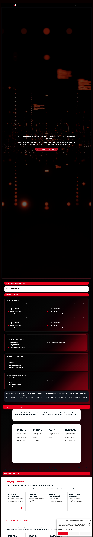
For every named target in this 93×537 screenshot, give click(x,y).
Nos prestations (52, 5)
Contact (81, 5)
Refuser (74, 533)
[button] (90, 520)
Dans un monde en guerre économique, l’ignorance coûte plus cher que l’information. (46, 137)
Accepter (63, 533)
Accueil (43, 5)
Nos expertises (63, 5)
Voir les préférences (85, 533)
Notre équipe (73, 5)
